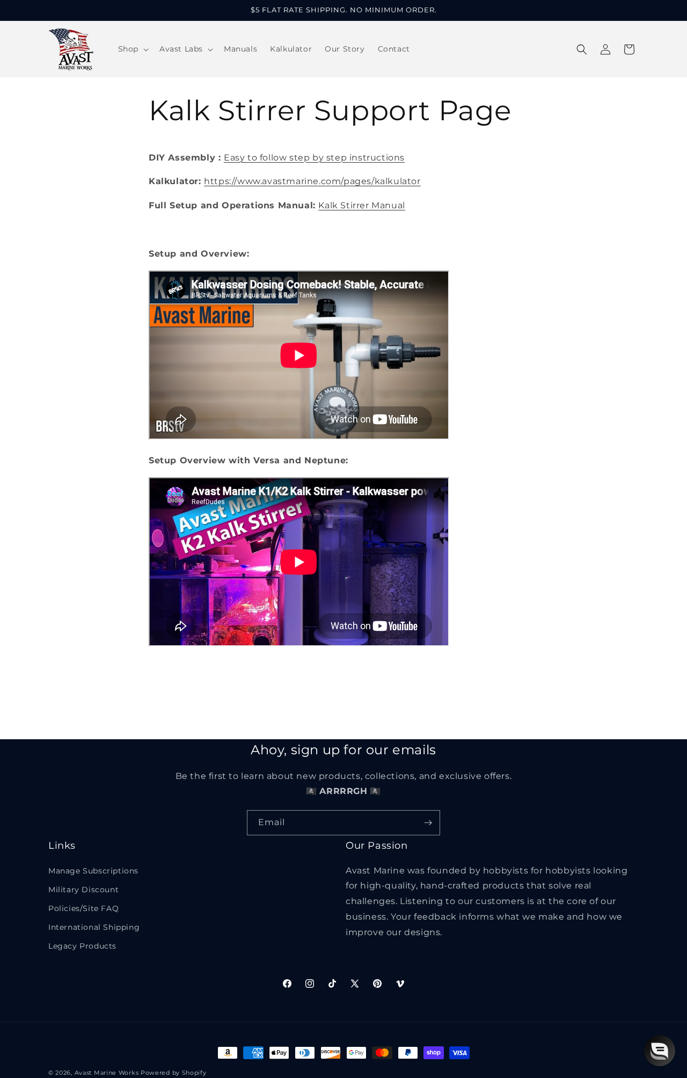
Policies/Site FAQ (83, 908)
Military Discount (83, 889)
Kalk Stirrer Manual (361, 205)
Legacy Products (82, 946)
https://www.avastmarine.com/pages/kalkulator (312, 182)
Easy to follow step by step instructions (314, 157)
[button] (132, 49)
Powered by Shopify (174, 1072)
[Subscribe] (428, 822)
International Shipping (94, 927)
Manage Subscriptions (93, 871)
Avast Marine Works (107, 1072)
